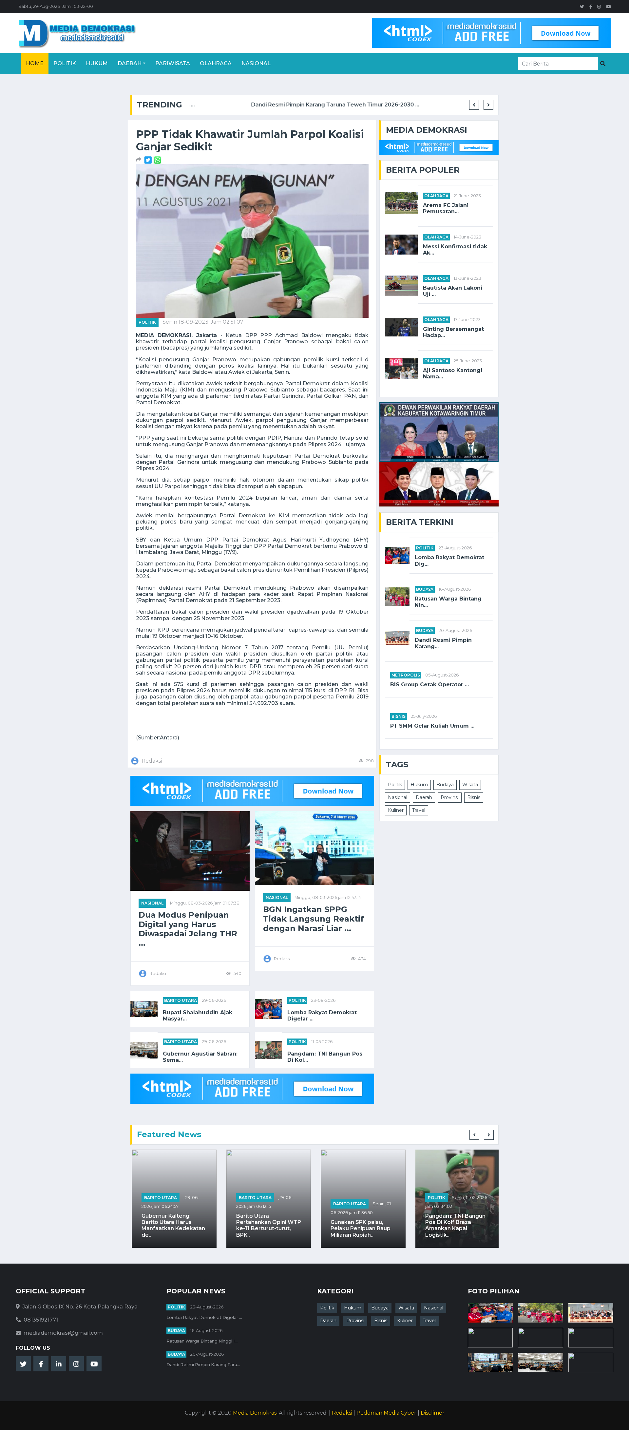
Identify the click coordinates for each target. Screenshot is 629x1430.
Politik (64, 63)
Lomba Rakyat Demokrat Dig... (449, 560)
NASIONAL (152, 903)
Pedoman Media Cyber (386, 1413)
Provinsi (450, 797)
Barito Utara (180, 1000)
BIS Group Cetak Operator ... (429, 684)
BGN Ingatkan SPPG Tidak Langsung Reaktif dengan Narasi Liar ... (313, 919)
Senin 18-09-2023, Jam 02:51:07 (202, 322)
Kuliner (396, 810)
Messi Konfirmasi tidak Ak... (455, 249)
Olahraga (216, 63)
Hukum (97, 63)
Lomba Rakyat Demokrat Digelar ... (322, 1015)
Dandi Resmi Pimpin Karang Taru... (203, 1364)
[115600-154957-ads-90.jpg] (148, 160)
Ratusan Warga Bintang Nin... (448, 602)
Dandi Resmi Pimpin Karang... (443, 643)
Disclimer (433, 1413)
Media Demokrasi (255, 1413)
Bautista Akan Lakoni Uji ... (452, 291)
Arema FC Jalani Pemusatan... (445, 208)
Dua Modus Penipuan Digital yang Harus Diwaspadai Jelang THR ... (188, 929)
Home (35, 63)
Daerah (130, 63)
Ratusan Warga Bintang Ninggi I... (202, 1341)
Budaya (424, 589)
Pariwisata (172, 63)
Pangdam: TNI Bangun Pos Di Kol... (324, 1057)
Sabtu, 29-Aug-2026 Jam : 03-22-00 (55, 6)
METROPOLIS (405, 675)
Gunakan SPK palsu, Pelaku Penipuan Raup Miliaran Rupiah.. (359, 1228)
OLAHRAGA (436, 195)
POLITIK (147, 322)
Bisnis (398, 716)
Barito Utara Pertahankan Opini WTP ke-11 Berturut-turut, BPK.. (267, 1225)
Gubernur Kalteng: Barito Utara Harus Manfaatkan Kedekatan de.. (172, 1225)
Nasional (256, 63)
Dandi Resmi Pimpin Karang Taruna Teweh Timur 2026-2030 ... (273, 105)
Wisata (470, 785)
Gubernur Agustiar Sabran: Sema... (200, 1057)
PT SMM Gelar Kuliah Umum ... (432, 726)
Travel (418, 810)
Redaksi (342, 1413)
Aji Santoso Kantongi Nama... (452, 373)
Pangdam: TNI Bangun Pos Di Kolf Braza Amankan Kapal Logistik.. (454, 1225)
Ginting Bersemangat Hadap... (453, 332)
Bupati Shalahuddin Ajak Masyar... (197, 1015)
